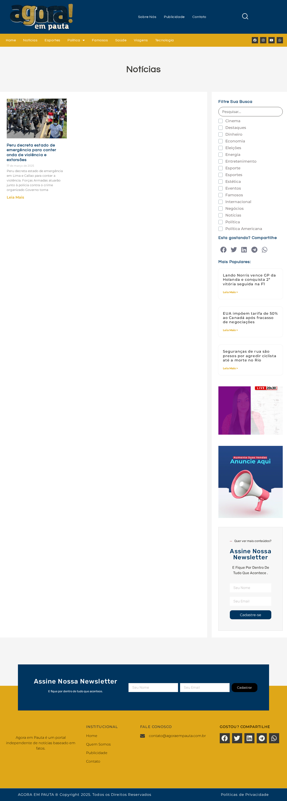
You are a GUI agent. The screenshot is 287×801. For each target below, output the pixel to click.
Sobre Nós (147, 17)
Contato (199, 17)
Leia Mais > (230, 292)
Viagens (141, 40)
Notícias (30, 40)
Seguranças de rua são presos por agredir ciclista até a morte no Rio (249, 355)
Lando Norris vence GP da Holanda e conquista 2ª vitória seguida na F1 (249, 279)
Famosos (100, 40)
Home (11, 40)
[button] (223, 250)
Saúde (121, 40)
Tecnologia (164, 40)
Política (73, 40)
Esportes (52, 40)
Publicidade (174, 17)
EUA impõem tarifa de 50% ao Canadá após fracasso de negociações (250, 317)
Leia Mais (15, 197)
